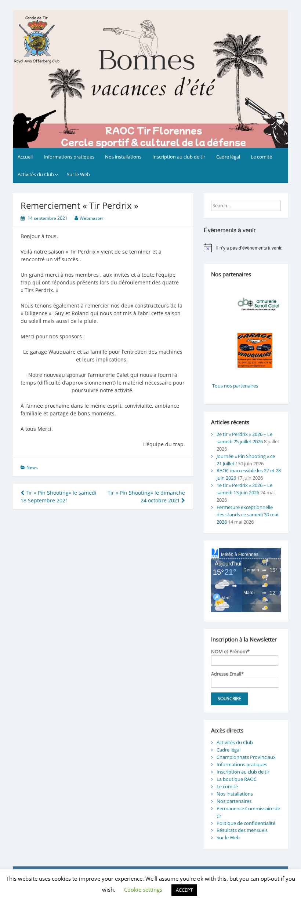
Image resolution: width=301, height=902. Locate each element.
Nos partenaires (234, 801)
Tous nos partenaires (234, 385)
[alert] (246, 247)
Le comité (261, 156)
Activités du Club (36, 174)
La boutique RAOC (237, 779)
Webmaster (92, 218)
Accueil (25, 156)
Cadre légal (228, 156)
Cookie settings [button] (143, 889)
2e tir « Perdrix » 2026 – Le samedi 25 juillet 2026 (244, 438)
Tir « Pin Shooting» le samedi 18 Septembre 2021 (59, 496)
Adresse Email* (227, 673)
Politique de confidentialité (246, 823)
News (32, 467)
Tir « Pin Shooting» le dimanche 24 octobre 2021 (146, 496)
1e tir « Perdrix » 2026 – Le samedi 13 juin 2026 (244, 489)
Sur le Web (78, 174)
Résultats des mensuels (242, 830)
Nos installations (123, 156)
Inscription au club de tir (178, 156)
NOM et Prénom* (230, 651)
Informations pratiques (69, 156)
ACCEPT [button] (184, 890)
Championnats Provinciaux (246, 757)
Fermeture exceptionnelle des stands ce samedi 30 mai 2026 (247, 514)
